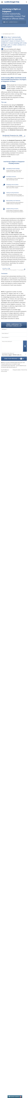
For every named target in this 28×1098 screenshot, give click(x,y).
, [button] (13, 136)
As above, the (13, 140)
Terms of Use (24, 369)
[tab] (14, 136)
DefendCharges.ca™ (6, 53)
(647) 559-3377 (13, 74)
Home (6, 22)
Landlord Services (13, 22)
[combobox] (14, 354)
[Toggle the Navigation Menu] (2, 2)
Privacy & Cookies (16, 369)
